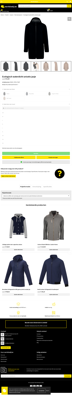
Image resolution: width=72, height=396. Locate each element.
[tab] (25, 186)
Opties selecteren (18, 249)
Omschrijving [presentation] (36, 187)
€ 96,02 (6, 292)
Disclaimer (39, 355)
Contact (39, 334)
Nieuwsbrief (3, 357)
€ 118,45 (41, 247)
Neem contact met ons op (8, 176)
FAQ (38, 342)
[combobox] (42, 6)
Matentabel (3, 361)
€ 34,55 (6, 247)
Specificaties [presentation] (47, 187)
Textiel (6, 15)
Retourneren (40, 359)
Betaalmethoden (41, 357)
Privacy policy (40, 336)
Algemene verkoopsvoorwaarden (45, 340)
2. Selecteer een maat (8, 104)
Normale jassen (18, 15)
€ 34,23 (41, 292)
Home (2, 15)
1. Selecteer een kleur (8, 89)
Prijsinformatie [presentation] (25, 187)
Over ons (3, 355)
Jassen (11, 15)
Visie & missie (4, 359)
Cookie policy (40, 338)
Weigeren (47, 390)
